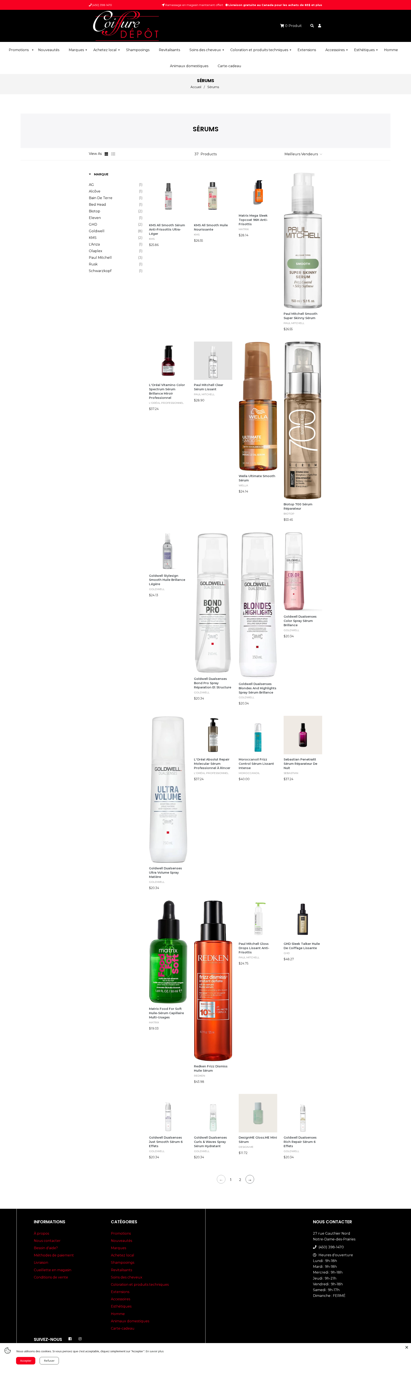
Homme (118, 1314)
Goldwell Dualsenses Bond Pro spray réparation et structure (212, 683)
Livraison (41, 1263)
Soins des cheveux (126, 1277)
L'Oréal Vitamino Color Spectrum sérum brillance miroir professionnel (167, 391)
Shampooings (122, 1263)
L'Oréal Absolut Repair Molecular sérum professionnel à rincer (212, 764)
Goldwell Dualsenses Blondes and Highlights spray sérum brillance (257, 688)
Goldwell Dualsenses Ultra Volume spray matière (165, 872)
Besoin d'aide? (46, 1248)
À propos (41, 1233)
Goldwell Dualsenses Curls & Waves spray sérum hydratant (210, 1142)
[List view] (113, 154)
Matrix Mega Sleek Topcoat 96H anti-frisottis (253, 220)
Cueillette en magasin (52, 1270)
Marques (118, 1248)
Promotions (121, 1233)
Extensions (120, 1292)
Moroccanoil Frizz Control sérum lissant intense (256, 764)
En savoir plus (155, 1351)
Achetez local (122, 1255)
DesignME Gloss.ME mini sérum (258, 1140)
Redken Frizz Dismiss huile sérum (211, 1068)
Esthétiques (121, 1306)
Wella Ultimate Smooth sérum (257, 478)
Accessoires (120, 1299)
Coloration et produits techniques (140, 1285)
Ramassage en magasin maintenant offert (194, 5)
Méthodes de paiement (54, 1255)
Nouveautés (121, 1241)
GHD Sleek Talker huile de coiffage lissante (302, 946)
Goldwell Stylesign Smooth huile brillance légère (167, 580)
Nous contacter (47, 1241)
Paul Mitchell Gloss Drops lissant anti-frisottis (254, 948)
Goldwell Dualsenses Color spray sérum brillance (300, 621)
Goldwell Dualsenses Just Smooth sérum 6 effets (166, 1142)
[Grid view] (107, 154)
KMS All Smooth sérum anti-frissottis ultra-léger (167, 229)
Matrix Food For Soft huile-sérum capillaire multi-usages (166, 1013)
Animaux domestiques (130, 1321)
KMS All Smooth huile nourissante (211, 227)
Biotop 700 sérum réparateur (298, 506)
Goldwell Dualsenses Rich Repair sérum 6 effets (300, 1142)
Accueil (196, 87)
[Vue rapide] (184, 188)
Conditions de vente (51, 1277)
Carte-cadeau (122, 1328)
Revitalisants (121, 1270)
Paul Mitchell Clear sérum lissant (208, 387)
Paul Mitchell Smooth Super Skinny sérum (300, 316)
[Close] (407, 1347)
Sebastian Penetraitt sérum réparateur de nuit (300, 764)
